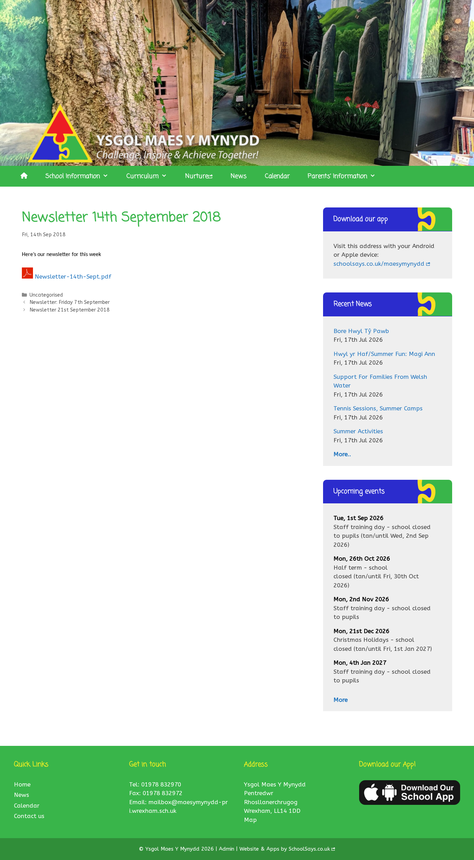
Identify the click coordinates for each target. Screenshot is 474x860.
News (239, 176)
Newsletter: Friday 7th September (69, 302)
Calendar (277, 176)
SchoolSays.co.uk (309, 849)
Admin (227, 849)
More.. (342, 454)
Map (250, 819)
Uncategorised (46, 295)
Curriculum (142, 176)
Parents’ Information (337, 176)
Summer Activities (358, 431)
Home (22, 784)
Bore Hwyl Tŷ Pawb (361, 330)
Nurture (196, 176)
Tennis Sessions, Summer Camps (378, 408)
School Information (72, 176)
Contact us (29, 815)
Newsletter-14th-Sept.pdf (73, 276)
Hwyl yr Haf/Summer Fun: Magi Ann (384, 353)
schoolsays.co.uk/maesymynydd (378, 263)
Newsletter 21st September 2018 (69, 310)
